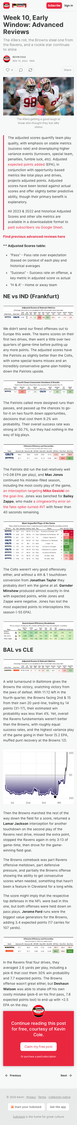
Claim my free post (38, 1046)
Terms (42, 1097)
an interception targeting (23, 491)
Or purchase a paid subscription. (38, 1056)
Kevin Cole (19, 57)
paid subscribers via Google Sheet (35, 227)
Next (64, 1075)
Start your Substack (28, 1107)
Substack (19, 1117)
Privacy (31, 1097)
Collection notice (59, 1097)
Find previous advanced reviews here (34, 237)
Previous (15, 1075)
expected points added (26, 164)
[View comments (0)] (21, 70)
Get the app (58, 1107)
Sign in (68, 5)
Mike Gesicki (53, 491)
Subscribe (54, 5)
